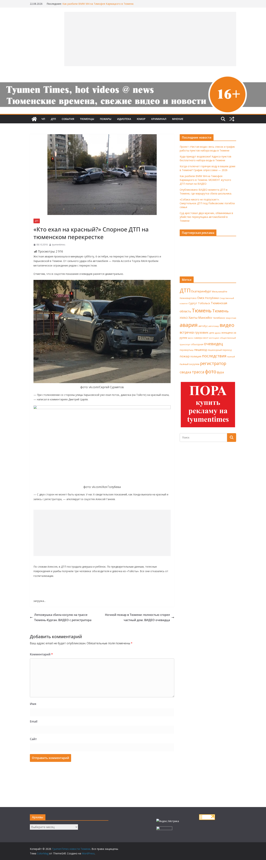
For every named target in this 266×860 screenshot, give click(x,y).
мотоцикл (214, 337)
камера (198, 337)
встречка (187, 332)
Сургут (193, 303)
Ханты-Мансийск (200, 318)
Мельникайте (219, 291)
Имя (33, 704)
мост (205, 337)
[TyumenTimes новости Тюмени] (34, 119)
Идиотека (124, 119)
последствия (214, 355)
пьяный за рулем (189, 364)
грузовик (201, 332)
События (68, 119)
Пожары (105, 119)
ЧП (43, 119)
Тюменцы (87, 119)
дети (211, 332)
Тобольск (204, 303)
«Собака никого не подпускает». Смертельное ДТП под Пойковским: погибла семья (207, 203)
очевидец (213, 343)
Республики (212, 298)
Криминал (158, 119)
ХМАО (184, 317)
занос (191, 337)
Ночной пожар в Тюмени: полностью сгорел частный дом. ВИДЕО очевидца (137, 617)
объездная (197, 344)
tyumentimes (58, 244)
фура (220, 372)
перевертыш (186, 350)
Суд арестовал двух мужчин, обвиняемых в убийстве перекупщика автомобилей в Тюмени (206, 216)
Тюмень (202, 310)
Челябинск (219, 317)
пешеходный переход (220, 350)
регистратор (213, 363)
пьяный (231, 356)
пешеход (200, 350)
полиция (195, 356)
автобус (203, 326)
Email (33, 721)
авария (189, 325)
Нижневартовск (188, 298)
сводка (185, 372)
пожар (185, 356)
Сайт (33, 739)
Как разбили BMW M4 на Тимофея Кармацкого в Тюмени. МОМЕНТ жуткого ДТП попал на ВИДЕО (98, 5)
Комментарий (41, 654)
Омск (200, 298)
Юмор (141, 119)
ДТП (53, 119)
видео (227, 325)
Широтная (231, 318)
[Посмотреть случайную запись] (231, 119)
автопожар (213, 326)
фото (210, 371)
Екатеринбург (201, 291)
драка (218, 332)
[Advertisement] (102, 533)
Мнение (177, 119)
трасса (198, 371)
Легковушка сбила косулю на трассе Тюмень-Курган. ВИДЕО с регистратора (62, 617)
